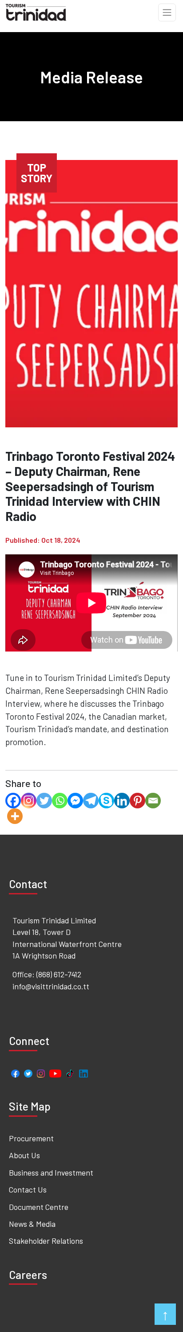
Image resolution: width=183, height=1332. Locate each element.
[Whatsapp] (60, 800)
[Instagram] (28, 800)
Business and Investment (51, 1172)
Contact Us (28, 1189)
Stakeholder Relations (46, 1241)
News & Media (32, 1224)
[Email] (153, 800)
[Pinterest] (137, 800)
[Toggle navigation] (167, 12)
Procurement (31, 1138)
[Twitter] (44, 800)
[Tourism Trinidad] (36, 11)
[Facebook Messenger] (75, 800)
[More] (14, 816)
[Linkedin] (122, 800)
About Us (24, 1155)
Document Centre (38, 1207)
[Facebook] (13, 800)
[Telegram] (91, 800)
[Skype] (106, 800)
